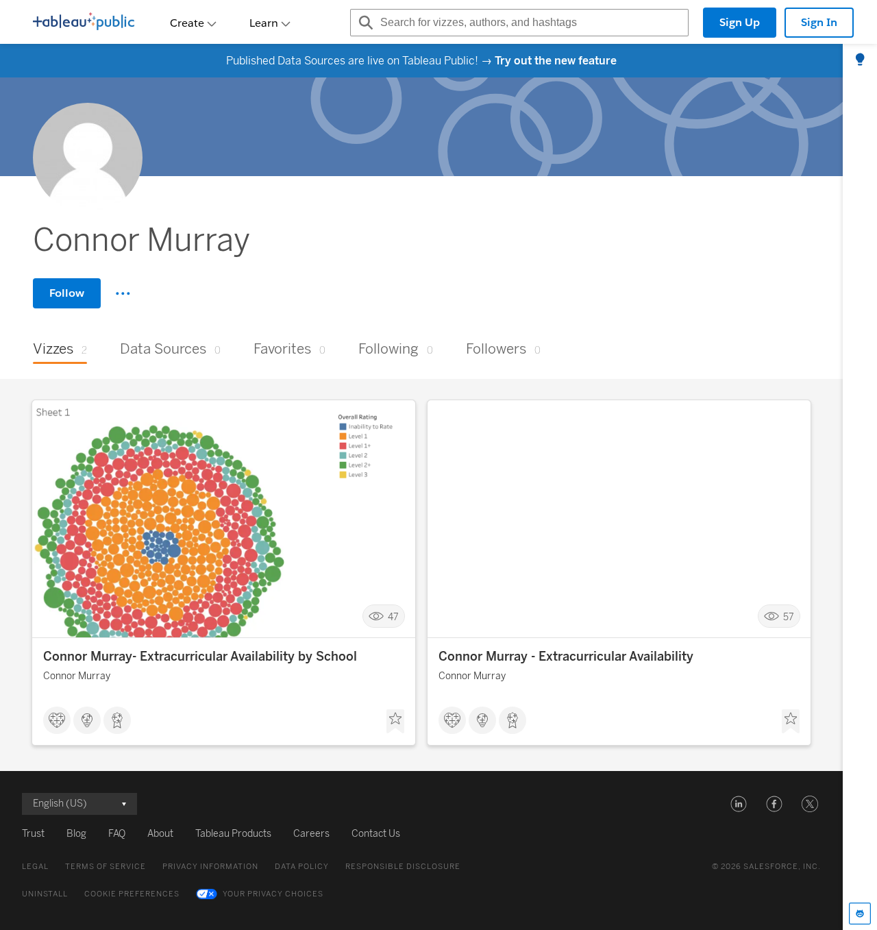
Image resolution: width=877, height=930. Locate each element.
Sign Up (739, 22)
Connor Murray (76, 676)
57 (788, 616)
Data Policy (302, 866)
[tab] (860, 60)
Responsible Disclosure (402, 866)
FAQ (116, 834)
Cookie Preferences (132, 894)
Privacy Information (210, 866)
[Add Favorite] (395, 721)
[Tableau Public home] (83, 23)
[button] (739, 804)
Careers (311, 834)
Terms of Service (105, 866)
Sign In (819, 22)
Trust (33, 834)
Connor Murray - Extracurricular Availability (565, 656)
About (160, 834)
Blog (76, 834)
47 (393, 616)
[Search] (364, 23)
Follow (66, 293)
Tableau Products (233, 834)
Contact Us (375, 834)
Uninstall (45, 894)
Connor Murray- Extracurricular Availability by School (200, 656)
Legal (35, 866)
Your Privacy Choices (273, 894)
